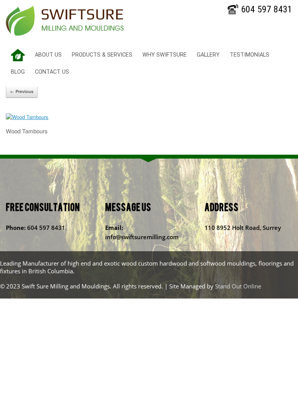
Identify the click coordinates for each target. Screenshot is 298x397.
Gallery (208, 55)
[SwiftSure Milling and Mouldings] (65, 21)
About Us (48, 55)
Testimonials (249, 55)
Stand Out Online (238, 286)
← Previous (21, 91)
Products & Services (102, 55)
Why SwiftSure (164, 55)
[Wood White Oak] (27, 117)
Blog (18, 72)
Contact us (52, 72)
